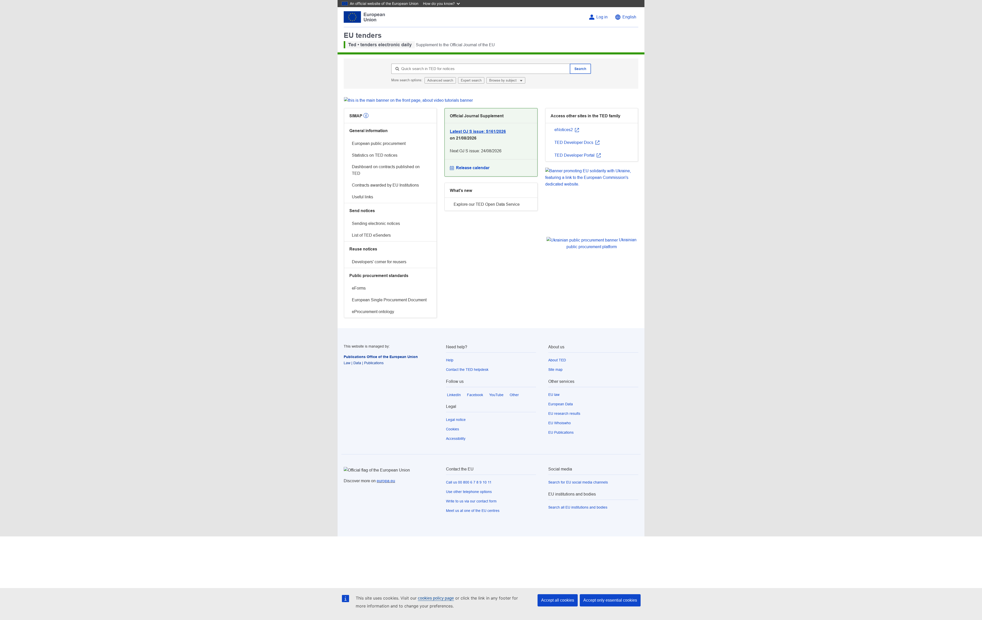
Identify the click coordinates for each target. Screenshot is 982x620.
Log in (602, 17)
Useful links (362, 197)
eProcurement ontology (373, 311)
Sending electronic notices (376, 223)
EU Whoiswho (559, 423)
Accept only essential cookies (610, 600)
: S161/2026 (478, 131)
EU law (554, 395)
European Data (560, 404)
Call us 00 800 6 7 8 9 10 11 (469, 482)
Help (449, 360)
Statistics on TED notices (374, 155)
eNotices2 (564, 130)
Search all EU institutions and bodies (577, 507)
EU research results (564, 413)
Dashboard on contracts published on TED (386, 170)
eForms (359, 288)
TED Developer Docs (574, 142)
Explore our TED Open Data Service (487, 204)
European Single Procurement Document (389, 300)
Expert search (471, 80)
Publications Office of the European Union (381, 357)
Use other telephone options (469, 492)
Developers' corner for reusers (379, 262)
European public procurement (379, 143)
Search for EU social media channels (578, 482)
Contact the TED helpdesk (467, 370)
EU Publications (561, 432)
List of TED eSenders (371, 235)
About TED (557, 360)
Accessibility (455, 439)
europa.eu (386, 481)
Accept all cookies (557, 600)
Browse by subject (503, 80)
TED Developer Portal (575, 155)
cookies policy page (436, 598)
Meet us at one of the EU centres (472, 511)
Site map (555, 370)
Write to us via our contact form (471, 501)
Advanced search (440, 80)
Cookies (452, 429)
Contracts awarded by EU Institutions (385, 185)
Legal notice (456, 420)
